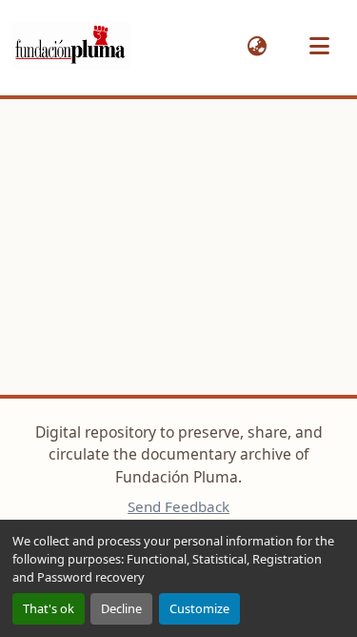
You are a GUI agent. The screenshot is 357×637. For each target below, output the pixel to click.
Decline (121, 608)
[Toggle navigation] (319, 46)
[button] (70, 46)
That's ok (48, 608)
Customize (199, 608)
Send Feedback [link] (178, 506)
